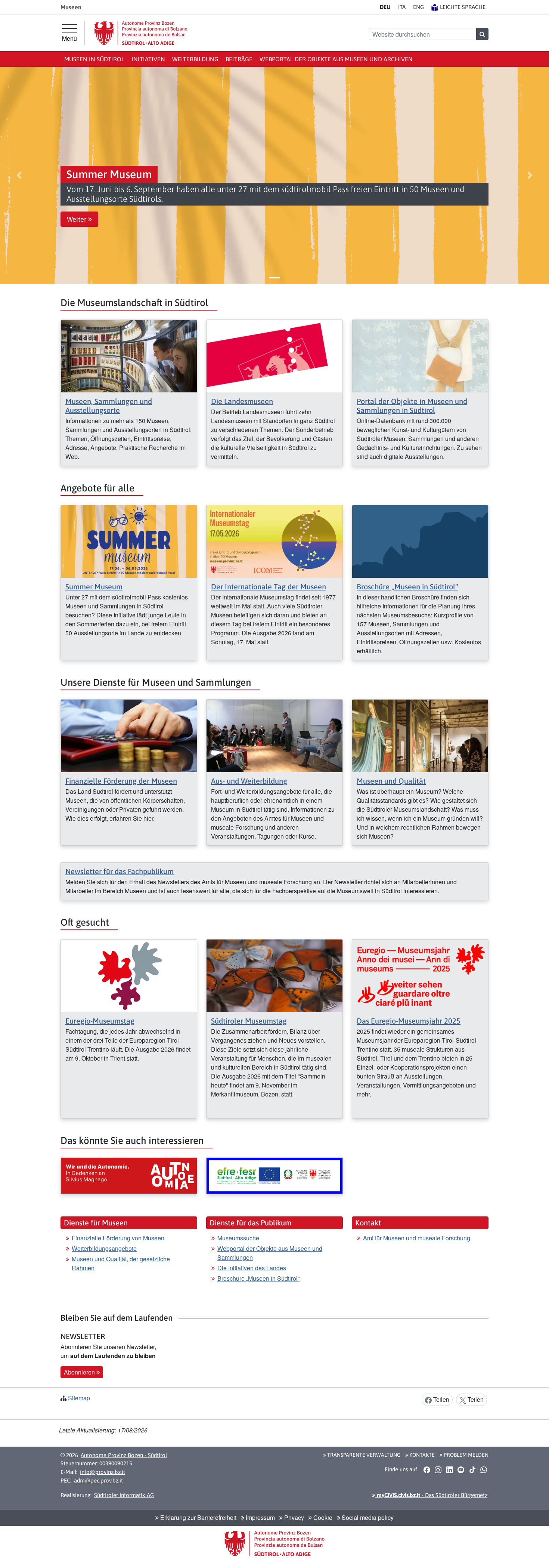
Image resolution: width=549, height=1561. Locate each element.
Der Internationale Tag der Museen (268, 586)
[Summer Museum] (129, 540)
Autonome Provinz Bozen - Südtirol (124, 1455)
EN (418, 7)
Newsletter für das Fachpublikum (119, 871)
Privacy (293, 1517)
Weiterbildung (195, 59)
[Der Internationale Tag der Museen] (274, 540)
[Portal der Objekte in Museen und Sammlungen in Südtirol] (420, 355)
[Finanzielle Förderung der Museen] (129, 735)
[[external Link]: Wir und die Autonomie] (129, 1176)
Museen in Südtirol (94, 59)
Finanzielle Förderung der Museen (121, 781)
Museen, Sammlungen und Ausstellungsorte (108, 405)
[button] (19, 175)
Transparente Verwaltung (363, 1455)
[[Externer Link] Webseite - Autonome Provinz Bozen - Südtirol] (140, 33)
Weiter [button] (77, 219)
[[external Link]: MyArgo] (274, 1176)
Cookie (322, 1517)
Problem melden (465, 1455)
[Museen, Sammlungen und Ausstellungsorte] (129, 355)
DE (385, 7)
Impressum (259, 1517)
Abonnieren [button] (80, 1372)
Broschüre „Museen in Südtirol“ (407, 586)
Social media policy (367, 1517)
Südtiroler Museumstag (249, 1020)
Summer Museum (93, 586)
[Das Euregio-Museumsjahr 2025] (420, 975)
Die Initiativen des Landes (251, 1268)
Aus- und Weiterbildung (249, 781)
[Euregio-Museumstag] (129, 975)
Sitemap (79, 1398)
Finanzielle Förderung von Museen (118, 1238)
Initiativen (148, 59)
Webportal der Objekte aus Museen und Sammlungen (269, 1253)
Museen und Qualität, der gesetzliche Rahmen (121, 1263)
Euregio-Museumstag (99, 1020)
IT (402, 7)
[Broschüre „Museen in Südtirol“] (420, 540)
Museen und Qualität (391, 781)
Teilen (440, 1399)
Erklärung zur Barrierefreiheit (197, 1517)
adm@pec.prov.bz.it (98, 1480)
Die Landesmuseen (242, 401)
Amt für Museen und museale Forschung (416, 1238)
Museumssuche (238, 1238)
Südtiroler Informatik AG (124, 1495)
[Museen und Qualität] (420, 735)
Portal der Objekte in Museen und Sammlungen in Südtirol (412, 405)
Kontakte (421, 1455)
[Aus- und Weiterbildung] (274, 735)
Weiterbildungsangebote (104, 1248)
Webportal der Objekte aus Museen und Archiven (336, 59)
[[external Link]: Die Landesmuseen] (274, 355)
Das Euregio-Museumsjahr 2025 (408, 1020)
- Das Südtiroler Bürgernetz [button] (431, 1495)
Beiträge (239, 59)
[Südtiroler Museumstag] (274, 975)
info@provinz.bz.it (102, 1472)
